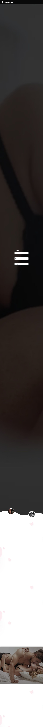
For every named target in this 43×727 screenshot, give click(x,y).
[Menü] (40, 1)
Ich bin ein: (17, 250)
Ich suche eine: (18, 256)
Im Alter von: (17, 261)
